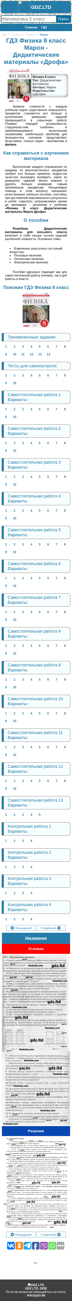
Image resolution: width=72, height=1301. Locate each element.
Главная (31, 27)
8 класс (16, 34)
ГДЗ (44, 27)
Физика (30, 34)
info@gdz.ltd (36, 1295)
